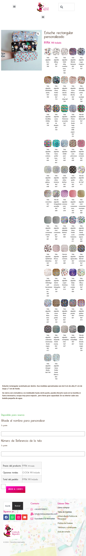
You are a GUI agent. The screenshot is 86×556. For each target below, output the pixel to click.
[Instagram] (18, 517)
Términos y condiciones (67, 527)
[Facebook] (6, 517)
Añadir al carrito (15, 489)
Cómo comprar (63, 508)
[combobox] (66, 7)
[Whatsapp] (12, 517)
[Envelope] (24, 517)
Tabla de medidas (65, 512)
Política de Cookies (65, 523)
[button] (14, 6)
